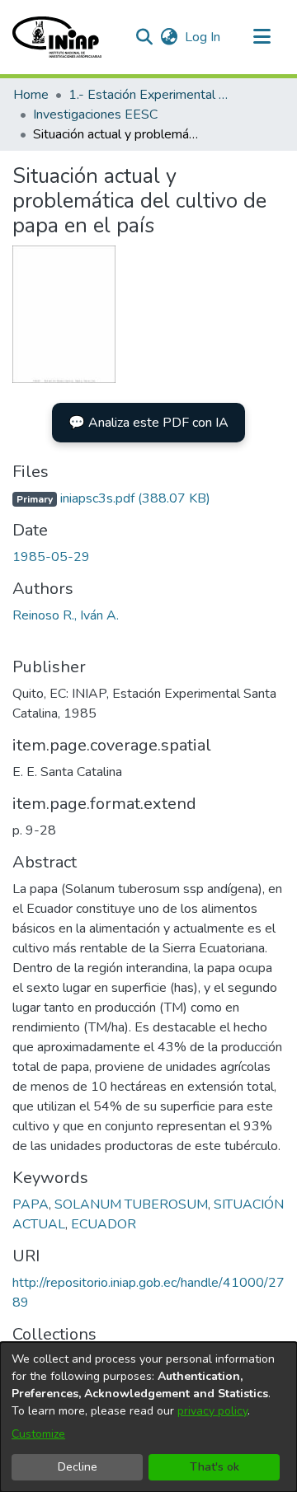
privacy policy (212, 1411)
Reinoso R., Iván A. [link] (65, 615)
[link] (111, 498)
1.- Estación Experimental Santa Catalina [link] (150, 95)
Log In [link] (203, 37)
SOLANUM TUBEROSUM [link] (131, 1204)
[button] (56, 37)
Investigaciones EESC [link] (95, 114)
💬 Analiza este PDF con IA (148, 423)
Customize (38, 1434)
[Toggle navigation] (261, 37)
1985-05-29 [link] (51, 557)
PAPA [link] (30, 1204)
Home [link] (31, 95)
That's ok (214, 1467)
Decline (77, 1467)
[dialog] (148, 1417)
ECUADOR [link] (103, 1224)
